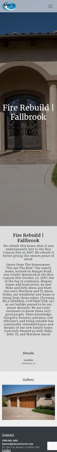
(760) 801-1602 (10, 440)
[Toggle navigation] (50, 6)
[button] (6, 402)
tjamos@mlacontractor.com (17, 443)
